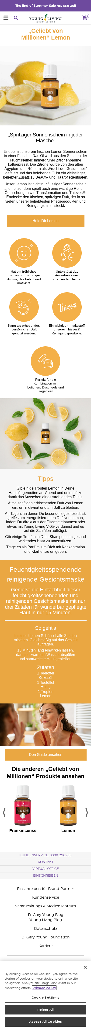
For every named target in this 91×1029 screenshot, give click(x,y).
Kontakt (45, 862)
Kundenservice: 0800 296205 (45, 855)
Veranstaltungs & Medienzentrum (45, 906)
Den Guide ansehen (45, 755)
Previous (4, 811)
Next (87, 811)
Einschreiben (45, 875)
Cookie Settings (46, 997)
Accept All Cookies (45, 1021)
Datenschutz (45, 928)
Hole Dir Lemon (45, 221)
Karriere (45, 946)
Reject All (45, 1009)
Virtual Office (45, 869)
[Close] (85, 967)
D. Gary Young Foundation (45, 937)
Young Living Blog (45, 920)
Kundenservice (45, 897)
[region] (45, 995)
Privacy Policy (44, 988)
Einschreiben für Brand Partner (45, 889)
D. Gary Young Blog (45, 915)
